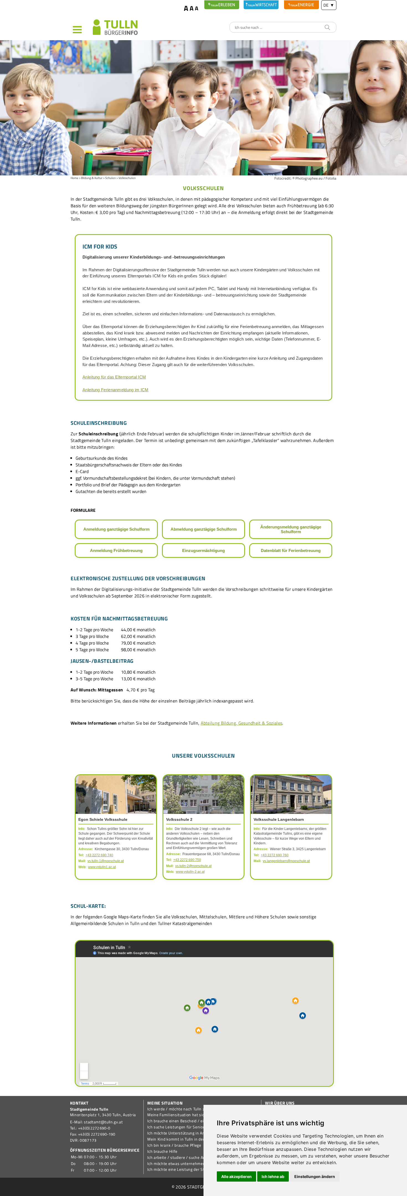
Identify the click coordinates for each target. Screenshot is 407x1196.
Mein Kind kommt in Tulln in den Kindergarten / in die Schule (201, 1139)
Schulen (110, 177)
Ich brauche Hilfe (162, 1151)
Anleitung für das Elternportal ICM (114, 377)
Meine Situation (164, 1103)
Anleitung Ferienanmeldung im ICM (116, 389)
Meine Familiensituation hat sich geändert (185, 1115)
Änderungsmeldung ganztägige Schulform (290, 529)
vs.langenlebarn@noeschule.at (286, 861)
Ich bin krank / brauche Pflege (174, 1145)
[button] (82, 29)
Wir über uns (279, 1103)
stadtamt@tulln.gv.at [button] (103, 1122)
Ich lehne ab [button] (273, 1176)
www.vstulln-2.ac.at (190, 872)
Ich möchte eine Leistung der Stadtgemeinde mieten (194, 1169)
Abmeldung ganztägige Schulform (204, 529)
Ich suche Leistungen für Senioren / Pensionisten (192, 1127)
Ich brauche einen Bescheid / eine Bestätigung (189, 1121)
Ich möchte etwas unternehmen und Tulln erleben (192, 1163)
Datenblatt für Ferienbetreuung (291, 550)
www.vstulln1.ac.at (102, 867)
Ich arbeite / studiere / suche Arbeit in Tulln (186, 1157)
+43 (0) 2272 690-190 (96, 1134)
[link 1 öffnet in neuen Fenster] (221, 4)
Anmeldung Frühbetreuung (116, 550)
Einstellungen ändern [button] (314, 1176)
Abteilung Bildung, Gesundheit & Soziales (241, 723)
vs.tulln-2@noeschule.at (193, 866)
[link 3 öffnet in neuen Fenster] (301, 4)
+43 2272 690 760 (274, 855)
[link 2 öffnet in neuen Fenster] (261, 4)
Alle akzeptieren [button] (236, 1176)
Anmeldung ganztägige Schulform (116, 529)
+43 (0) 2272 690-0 (94, 1128)
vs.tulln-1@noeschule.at (105, 861)
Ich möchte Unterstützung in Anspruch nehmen (190, 1133)
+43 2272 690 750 (187, 860)
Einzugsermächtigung (203, 550)
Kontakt (79, 1103)
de (328, 5)
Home (74, 177)
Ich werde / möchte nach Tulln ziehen (181, 1109)
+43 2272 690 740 (99, 855)
